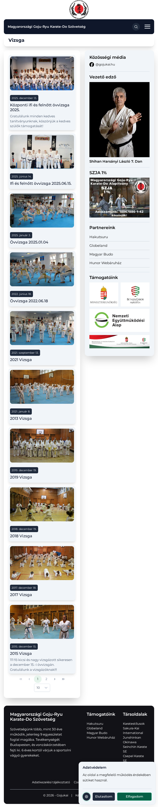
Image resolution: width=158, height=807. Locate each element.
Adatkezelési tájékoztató (51, 782)
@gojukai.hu (105, 64)
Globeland (98, 246)
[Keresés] (136, 27)
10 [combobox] (38, 687)
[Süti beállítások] (86, 797)
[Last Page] (63, 679)
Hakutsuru (98, 237)
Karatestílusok (134, 724)
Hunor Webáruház (105, 263)
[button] (147, 26)
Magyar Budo (101, 254)
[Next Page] (55, 679)
